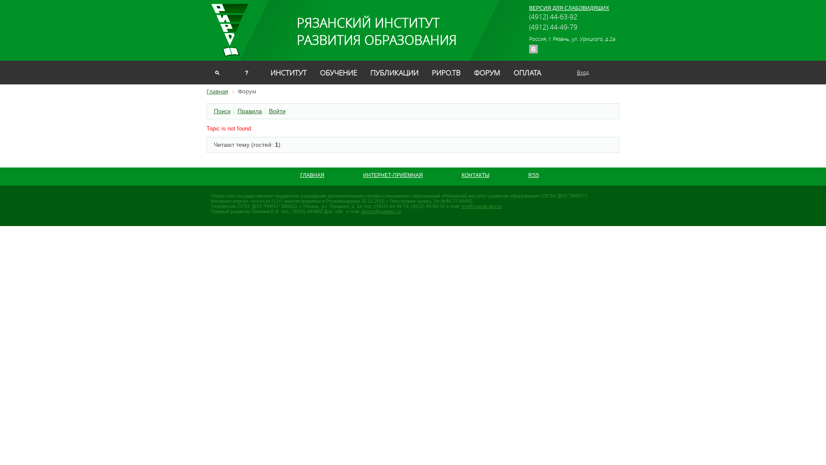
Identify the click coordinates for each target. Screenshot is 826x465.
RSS (533, 175)
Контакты (476, 175)
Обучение (338, 73)
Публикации (394, 73)
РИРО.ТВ (446, 73)
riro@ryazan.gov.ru (481, 206)
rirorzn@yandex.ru (381, 211)
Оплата (527, 73)
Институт (289, 73)
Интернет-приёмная (393, 175)
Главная (312, 175)
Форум (487, 73)
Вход (583, 72)
